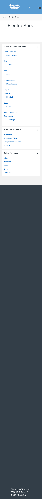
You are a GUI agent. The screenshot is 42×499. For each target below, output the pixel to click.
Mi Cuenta (8, 135)
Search (29, 7)
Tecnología (8, 116)
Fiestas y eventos (10, 112)
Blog (5, 169)
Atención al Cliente (11, 138)
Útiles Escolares (10, 52)
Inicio (4, 17)
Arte (5, 71)
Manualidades (9, 80)
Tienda (6, 165)
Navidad (7, 93)
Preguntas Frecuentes (12, 142)
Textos (6, 61)
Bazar (6, 103)
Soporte (7, 145)
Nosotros (7, 162)
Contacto (7, 173)
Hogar (6, 90)
